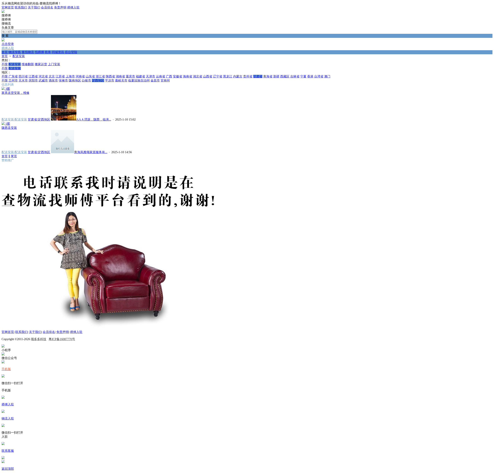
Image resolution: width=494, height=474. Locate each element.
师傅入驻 (73, 7)
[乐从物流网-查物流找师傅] (3, 11)
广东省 (13, 76)
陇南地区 (75, 80)
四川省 (23, 76)
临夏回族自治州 (139, 80)
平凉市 (109, 80)
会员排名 (47, 7)
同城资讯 (58, 52)
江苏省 (60, 76)
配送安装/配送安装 (14, 119)
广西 (169, 76)
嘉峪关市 (121, 80)
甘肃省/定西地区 (39, 119)
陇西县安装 (9, 127)
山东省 (90, 76)
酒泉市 (53, 80)
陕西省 (110, 76)
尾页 (14, 156)
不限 (5, 64)
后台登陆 (71, 52)
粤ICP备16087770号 (62, 339)
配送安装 (19, 56)
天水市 (23, 80)
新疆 (276, 76)
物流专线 (14, 52)
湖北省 (197, 76)
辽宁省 (217, 76)
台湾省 (318, 76)
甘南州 (165, 80)
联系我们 (21, 7)
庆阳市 (33, 80)
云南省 (160, 76)
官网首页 (8, 7)
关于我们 (34, 7)
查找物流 (28, 52)
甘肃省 (257, 76)
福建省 (140, 76)
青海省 (267, 76)
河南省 (80, 76)
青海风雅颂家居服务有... (90, 152)
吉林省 (294, 76)
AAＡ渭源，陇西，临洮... (93, 119)
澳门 (327, 76)
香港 (310, 76)
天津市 (150, 76)
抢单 (48, 52)
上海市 (70, 76)
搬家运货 (41, 64)
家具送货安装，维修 (15, 92)
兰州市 (13, 80)
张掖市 (63, 80)
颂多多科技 (38, 339)
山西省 (207, 76)
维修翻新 (28, 64)
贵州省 (247, 76)
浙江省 (100, 76)
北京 (52, 76)
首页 (5, 52)
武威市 (43, 80)
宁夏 (303, 76)
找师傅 (39, 52)
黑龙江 (227, 76)
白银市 (86, 80)
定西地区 (98, 80)
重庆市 (130, 76)
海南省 (187, 76)
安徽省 (177, 76)
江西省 (33, 76)
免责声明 (60, 7)
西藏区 (284, 76)
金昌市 (155, 80)
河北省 (43, 76)
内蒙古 (237, 76)
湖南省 (120, 76)
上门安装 (54, 64)
